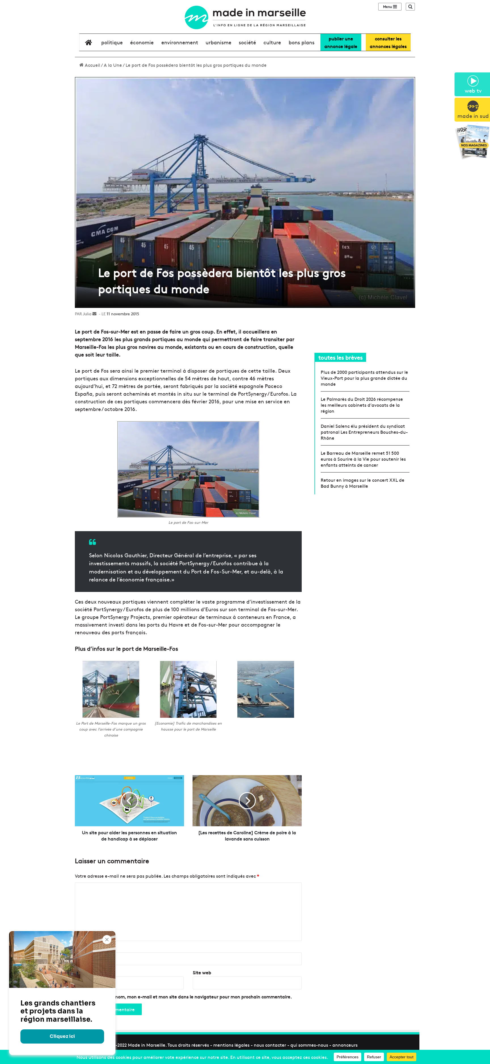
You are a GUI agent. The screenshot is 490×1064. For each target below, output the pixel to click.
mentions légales (231, 1045)
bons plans (301, 42)
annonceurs (345, 1045)
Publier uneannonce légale (340, 42)
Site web (202, 972)
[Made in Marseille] (244, 17)
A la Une (113, 65)
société (247, 42)
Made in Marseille (146, 1045)
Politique (112, 42)
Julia (87, 313)
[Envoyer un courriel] (94, 313)
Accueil (92, 65)
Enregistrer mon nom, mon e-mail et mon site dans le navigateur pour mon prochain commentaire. (186, 996)
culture (272, 42)
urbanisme (218, 42)
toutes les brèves (340, 357)
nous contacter (270, 1045)
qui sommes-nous (309, 1045)
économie (142, 42)
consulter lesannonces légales (388, 42)
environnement (179, 42)
